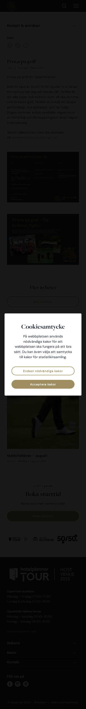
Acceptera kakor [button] (43, 384)
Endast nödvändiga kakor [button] (43, 371)
